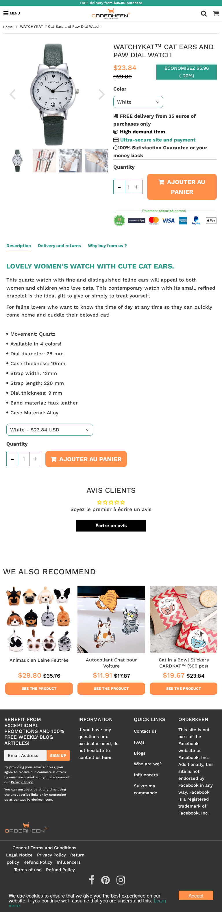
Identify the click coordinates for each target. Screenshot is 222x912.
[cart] (216, 13)
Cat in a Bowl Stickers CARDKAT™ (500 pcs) (184, 662)
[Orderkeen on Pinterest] (106, 882)
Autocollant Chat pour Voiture (111, 662)
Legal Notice (19, 855)
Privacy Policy (22, 782)
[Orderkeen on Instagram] (121, 882)
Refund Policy (37, 862)
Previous (12, 93)
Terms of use (28, 869)
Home (8, 27)
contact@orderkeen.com (33, 799)
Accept (196, 895)
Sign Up (58, 755)
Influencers (146, 774)
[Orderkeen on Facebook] (92, 882)
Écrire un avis (111, 525)
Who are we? (148, 763)
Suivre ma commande (145, 789)
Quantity (124, 167)
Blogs (139, 753)
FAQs (139, 742)
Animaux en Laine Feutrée (39, 660)
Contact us (145, 731)
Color (119, 89)
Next (102, 93)
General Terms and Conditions (44, 847)
